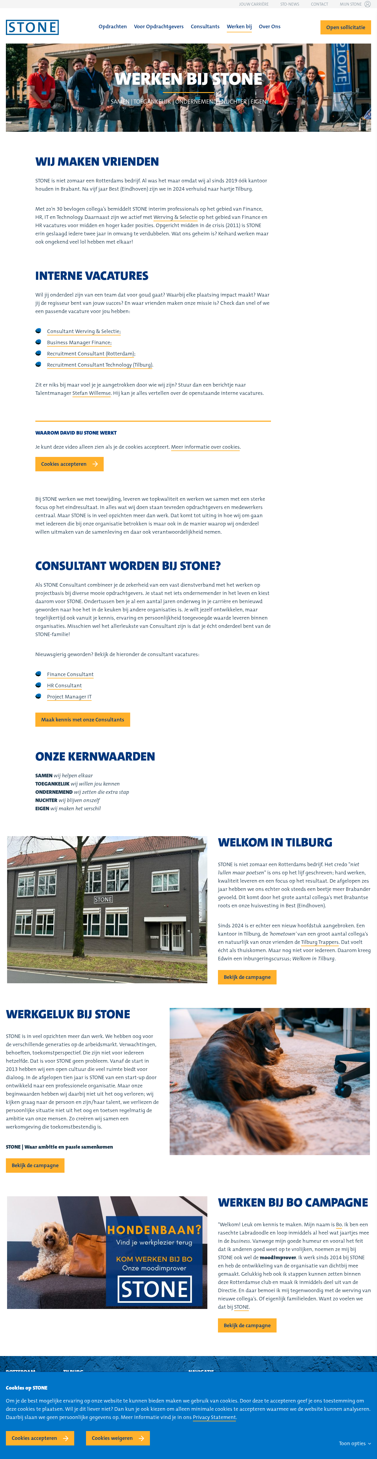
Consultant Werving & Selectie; (84, 331)
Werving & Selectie (175, 217)
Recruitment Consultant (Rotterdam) (90, 353)
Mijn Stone (351, 4)
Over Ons (270, 26)
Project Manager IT (69, 696)
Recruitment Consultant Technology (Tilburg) (99, 364)
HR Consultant (64, 685)
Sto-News (289, 4)
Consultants (205, 26)
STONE (241, 1306)
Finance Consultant (70, 674)
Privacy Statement (214, 1417)
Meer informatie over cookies (205, 446)
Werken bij (239, 26)
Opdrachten (113, 26)
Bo (339, 1224)
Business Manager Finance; (79, 342)
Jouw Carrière (254, 4)
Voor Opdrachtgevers (159, 26)
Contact (319, 4)
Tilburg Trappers (320, 942)
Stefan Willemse (91, 393)
